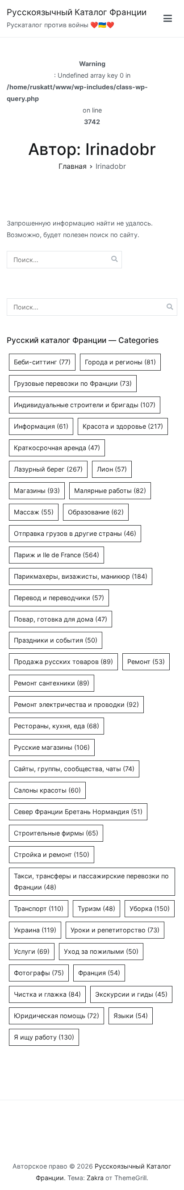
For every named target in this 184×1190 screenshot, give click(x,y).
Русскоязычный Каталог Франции (76, 12)
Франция (99, 973)
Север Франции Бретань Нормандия (78, 811)
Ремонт (146, 661)
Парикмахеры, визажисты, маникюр (80, 576)
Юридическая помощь (56, 1015)
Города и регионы (120, 362)
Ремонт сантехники (51, 683)
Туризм (96, 908)
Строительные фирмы (56, 833)
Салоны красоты (47, 790)
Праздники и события (55, 640)
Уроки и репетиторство (115, 930)
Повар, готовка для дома (60, 619)
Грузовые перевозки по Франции (73, 383)
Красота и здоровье (123, 426)
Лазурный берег (48, 469)
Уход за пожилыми (101, 951)
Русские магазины (52, 747)
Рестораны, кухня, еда (56, 726)
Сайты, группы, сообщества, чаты (74, 768)
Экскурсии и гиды (131, 994)
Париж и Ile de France (56, 555)
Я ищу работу (44, 1037)
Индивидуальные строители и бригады (84, 405)
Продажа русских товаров (63, 661)
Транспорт (38, 908)
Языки (130, 1015)
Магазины (37, 490)
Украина (35, 930)
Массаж (34, 512)
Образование (96, 512)
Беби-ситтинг (42, 362)
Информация (41, 426)
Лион (112, 469)
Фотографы (39, 973)
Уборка (150, 908)
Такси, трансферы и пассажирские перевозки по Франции (91, 881)
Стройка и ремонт (51, 854)
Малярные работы (110, 490)
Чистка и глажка (47, 994)
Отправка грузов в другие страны (75, 533)
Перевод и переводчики (59, 597)
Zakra (95, 1178)
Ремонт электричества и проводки (76, 704)
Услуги (32, 951)
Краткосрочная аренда (57, 447)
